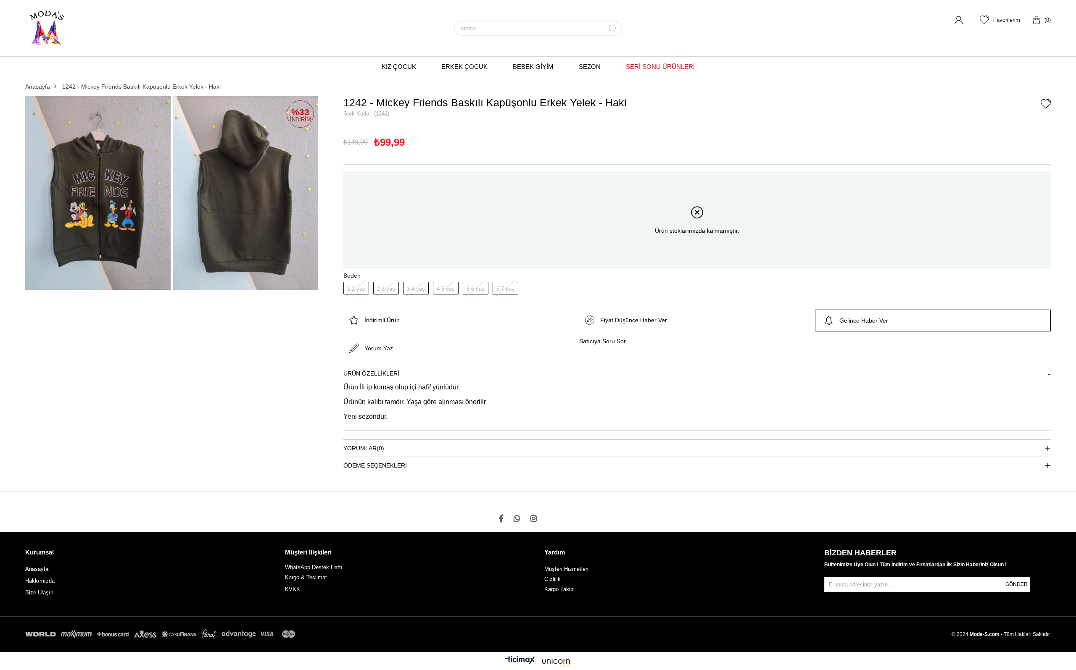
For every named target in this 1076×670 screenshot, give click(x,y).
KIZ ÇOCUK (399, 66)
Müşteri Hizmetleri (566, 569)
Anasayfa (36, 569)
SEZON (590, 66)
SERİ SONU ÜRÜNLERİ (660, 66)
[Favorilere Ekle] (1046, 104)
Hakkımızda (40, 581)
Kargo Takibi (559, 589)
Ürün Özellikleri (371, 373)
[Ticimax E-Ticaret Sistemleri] (538, 662)
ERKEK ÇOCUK (464, 66)
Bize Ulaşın (39, 592)
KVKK (292, 589)
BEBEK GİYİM (533, 66)
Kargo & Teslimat (306, 577)
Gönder (1016, 584)
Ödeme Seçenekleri (375, 465)
